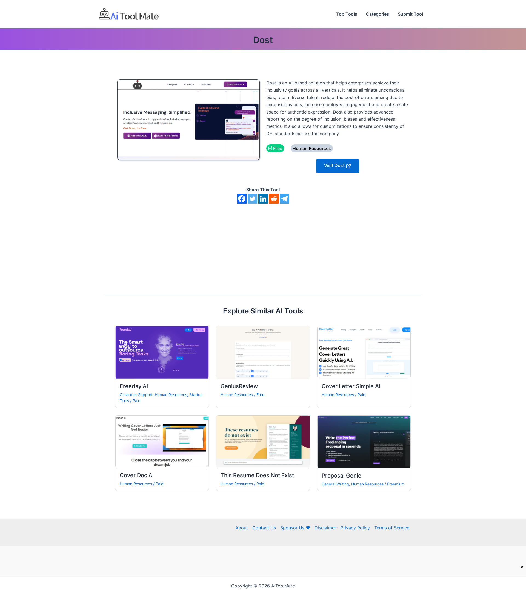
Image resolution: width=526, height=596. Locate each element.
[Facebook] (242, 199)
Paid (137, 400)
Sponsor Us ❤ (295, 527)
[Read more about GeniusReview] (262, 352)
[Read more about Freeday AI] (162, 352)
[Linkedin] (263, 199)
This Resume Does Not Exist (257, 475)
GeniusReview (239, 386)
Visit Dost (335, 165)
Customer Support (136, 394)
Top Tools (346, 14)
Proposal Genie (341, 475)
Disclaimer (325, 527)
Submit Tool (410, 14)
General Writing (335, 484)
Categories (377, 14)
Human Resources (171, 394)
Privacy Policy (355, 527)
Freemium (396, 484)
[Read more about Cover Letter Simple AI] (364, 352)
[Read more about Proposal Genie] (364, 441)
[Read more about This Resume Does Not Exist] (262, 441)
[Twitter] (252, 199)
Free (260, 394)
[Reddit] (274, 199)
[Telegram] (284, 199)
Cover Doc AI (137, 475)
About (241, 527)
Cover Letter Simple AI (351, 386)
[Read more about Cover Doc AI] (162, 441)
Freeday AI (134, 386)
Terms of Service (391, 527)
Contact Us (264, 527)
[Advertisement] (263, 244)
